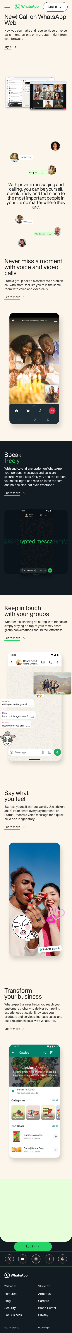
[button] (7, 7)
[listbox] (24, 1323)
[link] (27, 8)
